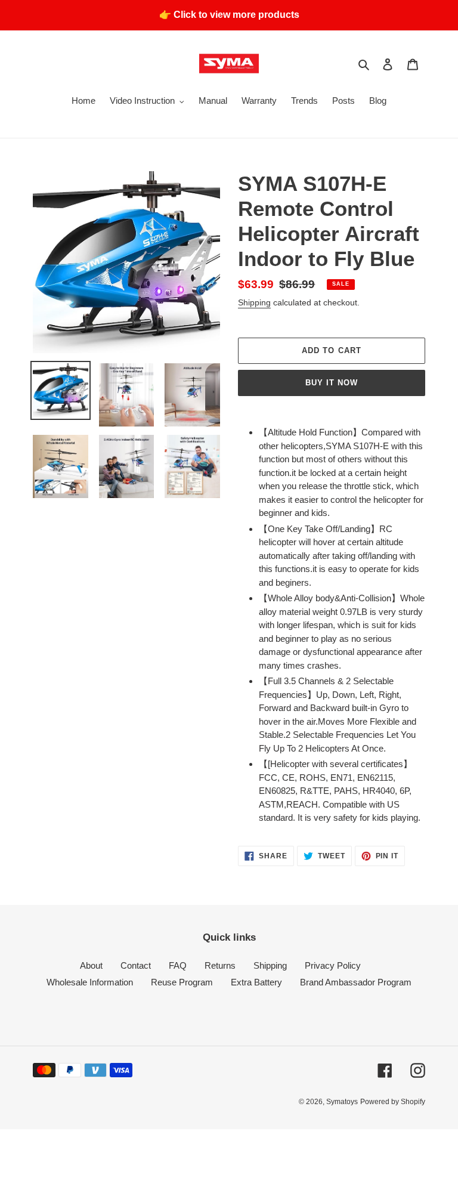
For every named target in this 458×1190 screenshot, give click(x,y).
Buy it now (331, 382)
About (91, 965)
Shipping (254, 302)
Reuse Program (182, 982)
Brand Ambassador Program (355, 982)
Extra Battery (256, 982)
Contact (135, 965)
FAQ (178, 965)
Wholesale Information (90, 982)
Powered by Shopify (392, 1102)
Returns (220, 965)
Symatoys (342, 1102)
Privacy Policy (333, 965)
